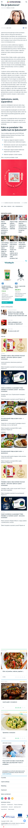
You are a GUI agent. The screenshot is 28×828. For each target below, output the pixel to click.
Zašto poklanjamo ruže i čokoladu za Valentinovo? (15, 323)
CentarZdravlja (14, 2)
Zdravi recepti (11, 809)
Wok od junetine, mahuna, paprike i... (13, 671)
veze (13, 206)
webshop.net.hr (17, 807)
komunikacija (19, 206)
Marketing (3, 786)
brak (5, 206)
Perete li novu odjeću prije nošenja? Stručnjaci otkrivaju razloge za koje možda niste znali (17, 313)
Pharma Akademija (18, 804)
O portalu (3, 777)
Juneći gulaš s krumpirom (10, 702)
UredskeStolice (4, 807)
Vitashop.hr (3, 804)
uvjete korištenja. (6, 774)
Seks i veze (8, 27)
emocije (9, 206)
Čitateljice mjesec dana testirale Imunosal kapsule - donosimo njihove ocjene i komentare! (13, 357)
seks (2, 206)
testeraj (3, 353)
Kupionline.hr (4, 809)
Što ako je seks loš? (13, 331)
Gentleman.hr (10, 804)
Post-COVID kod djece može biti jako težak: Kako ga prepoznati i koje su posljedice (13, 762)
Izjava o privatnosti (6, 794)
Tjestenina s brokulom (9, 732)
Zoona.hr (11, 807)
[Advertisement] (14, 588)
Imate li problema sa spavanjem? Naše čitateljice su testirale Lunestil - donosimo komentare (13, 389)
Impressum (4, 790)
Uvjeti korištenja (5, 782)
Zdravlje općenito (12, 310)
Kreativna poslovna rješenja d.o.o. (11, 824)
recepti (2, 416)
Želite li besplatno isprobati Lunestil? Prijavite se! (13, 399)
